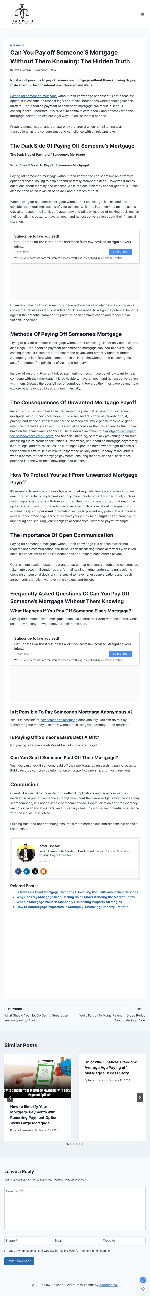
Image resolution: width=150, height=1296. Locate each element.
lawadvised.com (48, 861)
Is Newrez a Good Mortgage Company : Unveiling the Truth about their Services (77, 892)
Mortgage (17, 45)
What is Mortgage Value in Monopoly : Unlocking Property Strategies (69, 902)
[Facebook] (18, 871)
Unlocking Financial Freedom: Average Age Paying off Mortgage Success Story (111, 1067)
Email (60, 1240)
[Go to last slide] (10, 1097)
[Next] (140, 1097)
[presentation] (37, 1076)
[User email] (43, 871)
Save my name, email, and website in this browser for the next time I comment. (60, 1250)
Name (11, 1240)
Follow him (65, 855)
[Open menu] (142, 14)
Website (109, 1240)
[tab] (68, 1144)
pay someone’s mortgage (58, 720)
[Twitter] (35, 871)
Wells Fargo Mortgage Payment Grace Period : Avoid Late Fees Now (112, 1015)
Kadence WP (108, 1285)
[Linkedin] (26, 871)
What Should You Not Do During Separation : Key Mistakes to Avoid (37, 1015)
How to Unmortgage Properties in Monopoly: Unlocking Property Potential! (73, 907)
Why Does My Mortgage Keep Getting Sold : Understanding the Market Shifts (75, 897)
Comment (14, 1191)
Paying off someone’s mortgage (33, 96)
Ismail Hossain (22, 69)
